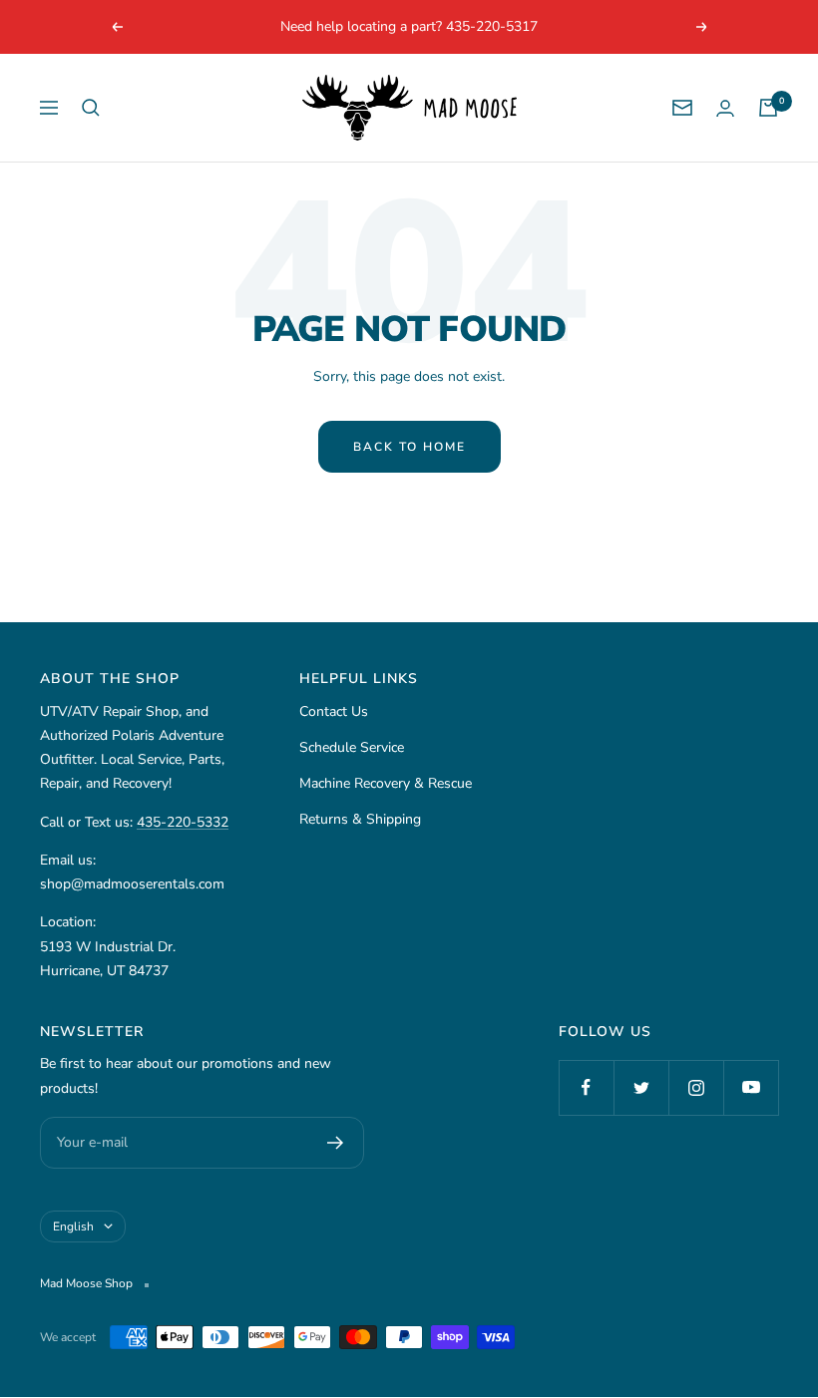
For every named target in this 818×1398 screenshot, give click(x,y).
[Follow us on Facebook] (586, 1087)
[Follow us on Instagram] (695, 1087)
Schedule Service (351, 747)
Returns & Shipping (360, 819)
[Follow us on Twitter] (641, 1087)
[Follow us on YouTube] (750, 1087)
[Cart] (768, 108)
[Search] (91, 108)
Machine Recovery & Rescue (385, 783)
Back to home (409, 447)
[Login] (725, 108)
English (73, 1226)
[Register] (335, 1143)
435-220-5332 (182, 822)
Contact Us (333, 711)
